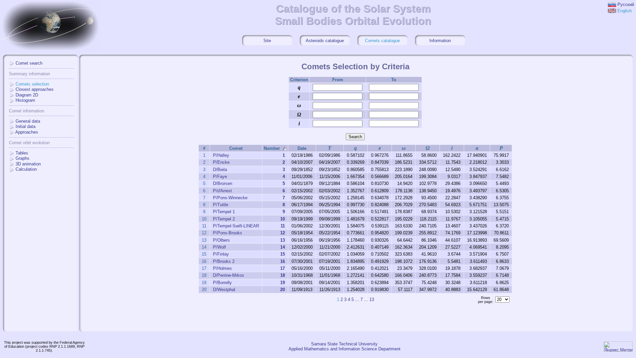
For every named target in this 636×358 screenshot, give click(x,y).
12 (282, 232)
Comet (235, 148)
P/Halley (221, 155)
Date (301, 148)
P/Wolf (219, 247)
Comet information (26, 110)
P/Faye (220, 176)
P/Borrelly (222, 282)
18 (282, 275)
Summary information (29, 73)
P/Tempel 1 (224, 211)
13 (282, 240)
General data (28, 121)
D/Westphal (224, 289)
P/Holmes (222, 268)
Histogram (25, 100)
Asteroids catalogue (325, 40)
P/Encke (221, 162)
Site (267, 40)
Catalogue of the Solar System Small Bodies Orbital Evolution (353, 15)
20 (282, 289)
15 (282, 254)
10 (282, 218)
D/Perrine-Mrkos (228, 275)
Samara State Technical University (344, 343)
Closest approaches (35, 89)
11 (283, 225)
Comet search (29, 63)
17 (282, 268)
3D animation (28, 163)
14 (282, 247)
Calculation (26, 169)
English (624, 10)
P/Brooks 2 (224, 261)
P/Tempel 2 (224, 218)
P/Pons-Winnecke (230, 197)
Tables (22, 152)
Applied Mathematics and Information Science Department (344, 348)
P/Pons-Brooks (227, 232)
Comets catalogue (382, 40)
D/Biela (220, 169)
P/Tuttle (220, 204)
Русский (625, 4)
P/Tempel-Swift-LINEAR (236, 225)
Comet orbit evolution (29, 142)
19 (282, 282)
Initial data (25, 126)
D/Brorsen (222, 183)
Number (272, 148)
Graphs (22, 158)
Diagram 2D (27, 94)
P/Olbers (221, 240)
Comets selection (32, 84)
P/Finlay (221, 254)
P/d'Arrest (222, 190)
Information (440, 40)
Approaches (26, 132)
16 (282, 261)
